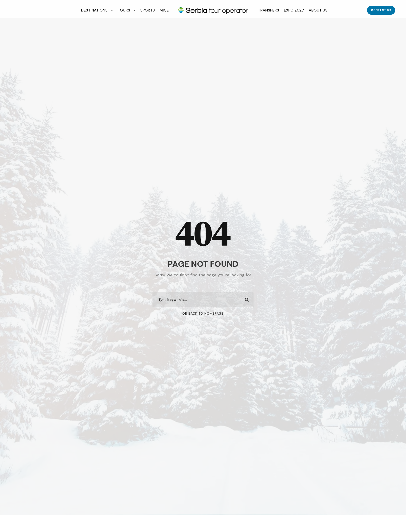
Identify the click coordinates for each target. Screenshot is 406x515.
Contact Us (381, 10)
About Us (318, 10)
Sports (147, 10)
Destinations (94, 10)
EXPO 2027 (294, 10)
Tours (124, 10)
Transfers (268, 10)
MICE (164, 10)
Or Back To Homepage (203, 313)
